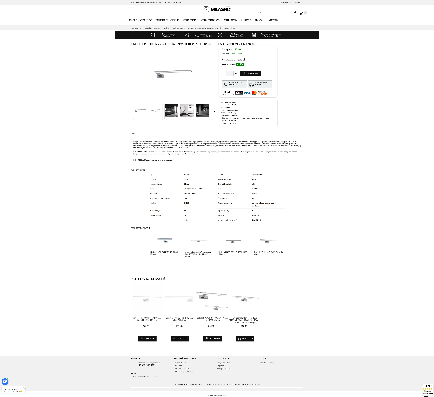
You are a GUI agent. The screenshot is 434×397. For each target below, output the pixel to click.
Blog (261, 366)
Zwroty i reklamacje (224, 369)
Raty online (178, 366)
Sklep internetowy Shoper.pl (217, 395)
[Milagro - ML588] (140, 110)
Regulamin (221, 366)
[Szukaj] (295, 12)
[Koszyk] (303, 13)
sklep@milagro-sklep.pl (140, 2)
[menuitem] (140, 20)
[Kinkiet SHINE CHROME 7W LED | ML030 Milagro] (233, 240)
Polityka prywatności (224, 363)
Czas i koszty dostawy (182, 369)
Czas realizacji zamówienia (183, 371)
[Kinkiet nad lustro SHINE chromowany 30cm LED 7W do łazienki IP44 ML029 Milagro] (199, 240)
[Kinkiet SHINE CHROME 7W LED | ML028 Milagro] (164, 240)
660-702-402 (233, 384)
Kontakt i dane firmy (267, 363)
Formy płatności (180, 363)
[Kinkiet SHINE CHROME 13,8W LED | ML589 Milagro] (267, 240)
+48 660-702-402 (156, 2)
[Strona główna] (217, 9)
